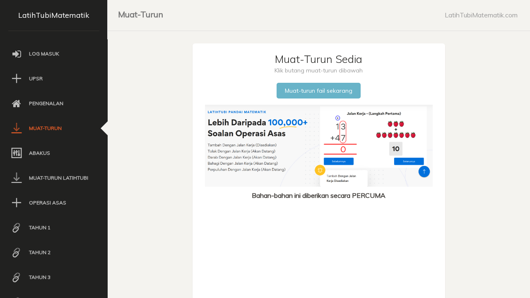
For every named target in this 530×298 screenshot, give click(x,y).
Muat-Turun (140, 14)
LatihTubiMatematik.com (481, 15)
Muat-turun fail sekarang (318, 90)
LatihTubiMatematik (53, 15)
